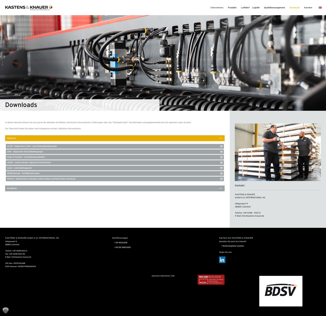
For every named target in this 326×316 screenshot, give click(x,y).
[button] (5, 310)
